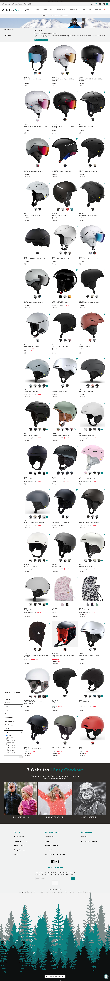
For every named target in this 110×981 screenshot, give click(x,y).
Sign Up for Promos (89, 841)
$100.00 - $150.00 (11, 740)
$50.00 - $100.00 (11, 738)
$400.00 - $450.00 (11, 750)
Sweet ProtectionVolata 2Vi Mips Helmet (60, 301)
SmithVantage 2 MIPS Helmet (32, 214)
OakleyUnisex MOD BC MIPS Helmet (34, 258)
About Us (85, 836)
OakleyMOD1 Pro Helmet (30, 565)
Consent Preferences (55, 889)
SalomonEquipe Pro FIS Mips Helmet (61, 170)
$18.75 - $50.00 (10, 737)
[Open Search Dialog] (91, 4)
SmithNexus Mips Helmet (86, 125)
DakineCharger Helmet (57, 565)
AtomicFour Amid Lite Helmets (60, 390)
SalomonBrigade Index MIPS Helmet (89, 301)
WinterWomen (17, 4)
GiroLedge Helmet (84, 748)
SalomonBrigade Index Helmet (59, 701)
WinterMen (28, 4)
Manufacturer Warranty (55, 854)
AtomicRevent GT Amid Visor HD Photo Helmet (63, 79)
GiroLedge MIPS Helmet (31, 609)
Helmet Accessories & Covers (12, 696)
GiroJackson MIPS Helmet (86, 434)
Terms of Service (69, 892)
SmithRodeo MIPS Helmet (86, 565)
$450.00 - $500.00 (11, 752)
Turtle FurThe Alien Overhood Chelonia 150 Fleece (36, 655)
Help (47, 841)
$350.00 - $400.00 (11, 749)
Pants (37, 10)
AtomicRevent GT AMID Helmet (60, 258)
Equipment (87, 10)
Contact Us (49, 836)
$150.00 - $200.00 (11, 742)
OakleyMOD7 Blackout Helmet (32, 78)
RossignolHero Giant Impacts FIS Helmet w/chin (63, 655)
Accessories (47, 10)
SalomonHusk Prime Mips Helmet (88, 214)
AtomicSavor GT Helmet (85, 345)
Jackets (28, 10)
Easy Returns (19, 850)
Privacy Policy (23, 892)
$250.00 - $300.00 (11, 745)
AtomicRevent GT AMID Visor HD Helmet (36, 125)
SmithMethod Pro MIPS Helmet (60, 434)
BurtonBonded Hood (84, 609)
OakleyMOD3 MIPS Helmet (31, 478)
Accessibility (87, 892)
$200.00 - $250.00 (11, 744)
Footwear (61, 10)
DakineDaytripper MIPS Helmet (60, 521)
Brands (98, 10)
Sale (105, 10)
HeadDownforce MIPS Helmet (32, 345)
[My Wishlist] (96, 4)
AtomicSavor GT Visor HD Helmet (33, 170)
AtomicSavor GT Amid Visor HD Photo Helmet (63, 126)
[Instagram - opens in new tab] (57, 861)
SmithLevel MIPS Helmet (31, 434)
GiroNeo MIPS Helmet (85, 701)
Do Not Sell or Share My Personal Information (50, 892)
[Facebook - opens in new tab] (52, 861)
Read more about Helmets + (41, 39)
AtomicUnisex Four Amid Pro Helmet (89, 654)
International (50, 850)
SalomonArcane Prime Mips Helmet (88, 170)
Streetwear (74, 10)
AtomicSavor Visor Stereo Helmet (88, 258)
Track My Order (20, 841)
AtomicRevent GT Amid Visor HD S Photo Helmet (91, 79)
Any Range (9, 735)
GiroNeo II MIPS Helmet (86, 390)
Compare (28, 85)
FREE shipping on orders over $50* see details (55, 15)
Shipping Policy (51, 845)
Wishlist (17, 854)
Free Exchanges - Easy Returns (55, 1)
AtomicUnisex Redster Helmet (60, 214)
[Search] (21, 756)
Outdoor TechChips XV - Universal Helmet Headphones (34, 702)
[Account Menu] (100, 4)
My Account (19, 836)
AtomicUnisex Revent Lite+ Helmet (89, 521)
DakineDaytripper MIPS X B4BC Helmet (35, 748)
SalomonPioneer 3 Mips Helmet (60, 345)
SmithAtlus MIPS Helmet (58, 478)
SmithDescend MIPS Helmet (87, 478)
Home (5, 29)
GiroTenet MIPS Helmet (31, 390)
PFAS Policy (79, 892)
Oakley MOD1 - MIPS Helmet (62, 747)
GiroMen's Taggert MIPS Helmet (34, 521)
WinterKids (6, 4)
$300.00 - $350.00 (11, 747)
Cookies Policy (32, 892)
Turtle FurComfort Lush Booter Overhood (62, 609)
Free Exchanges (20, 845)
